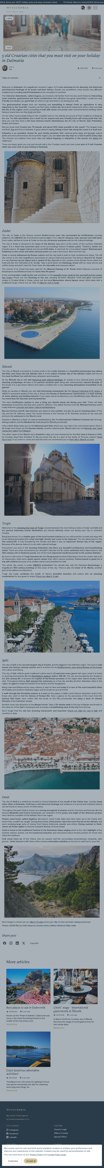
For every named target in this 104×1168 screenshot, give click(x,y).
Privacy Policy (36, 1154)
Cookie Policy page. (56, 1154)
